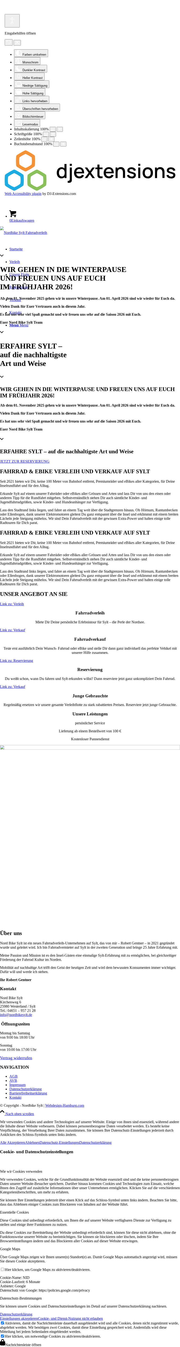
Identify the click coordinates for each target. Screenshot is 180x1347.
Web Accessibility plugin (23, 194)
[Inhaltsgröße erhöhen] (60, 129)
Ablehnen (32, 1143)
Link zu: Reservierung (16, 661)
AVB (13, 1081)
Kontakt (15, 1097)
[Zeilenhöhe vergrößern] (51, 139)
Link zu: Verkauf (12, 630)
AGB (13, 1076)
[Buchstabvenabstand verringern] (56, 144)
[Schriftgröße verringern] (46, 134)
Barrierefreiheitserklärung (28, 1093)
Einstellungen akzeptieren (19, 1318)
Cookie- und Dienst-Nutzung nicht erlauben (70, 1318)
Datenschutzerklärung (25, 1089)
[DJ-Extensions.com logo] (90, 189)
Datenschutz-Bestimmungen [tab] (21, 1298)
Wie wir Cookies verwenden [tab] (21, 1171)
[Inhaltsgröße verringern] (53, 129)
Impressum (17, 1085)
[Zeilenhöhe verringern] (44, 139)
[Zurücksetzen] (9, 42)
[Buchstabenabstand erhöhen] (63, 144)
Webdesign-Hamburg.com (64, 1105)
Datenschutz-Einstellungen (59, 1143)
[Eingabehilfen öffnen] (12, 20)
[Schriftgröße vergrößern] (53, 134)
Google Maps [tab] (10, 1249)
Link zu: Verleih (12, 604)
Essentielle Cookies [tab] (14, 1212)
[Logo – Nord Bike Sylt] (23, 233)
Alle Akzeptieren (12, 1143)
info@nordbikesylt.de (16, 1015)
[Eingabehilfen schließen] (17, 43)
